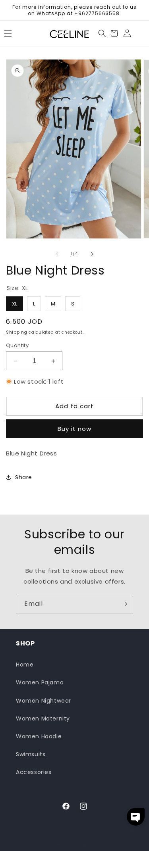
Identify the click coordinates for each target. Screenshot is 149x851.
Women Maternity (43, 718)
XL (14, 301)
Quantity (17, 345)
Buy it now (74, 429)
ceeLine (60, 844)
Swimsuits (30, 754)
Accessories (34, 772)
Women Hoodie (39, 736)
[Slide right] (92, 254)
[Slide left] (57, 254)
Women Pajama (40, 682)
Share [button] (23, 477)
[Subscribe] (124, 604)
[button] (102, 33)
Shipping (16, 332)
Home (24, 665)
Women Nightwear (43, 701)
